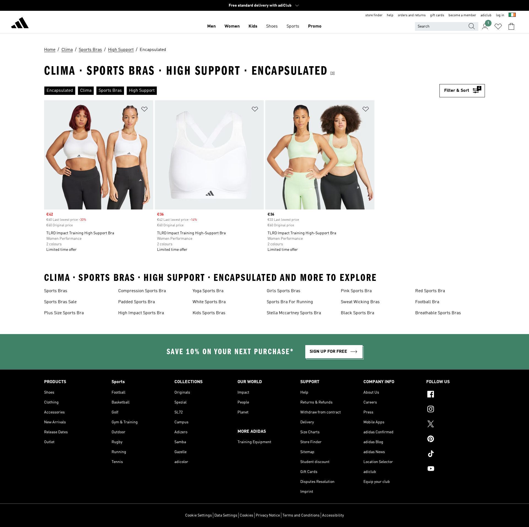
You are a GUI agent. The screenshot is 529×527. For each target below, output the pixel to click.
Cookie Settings (198, 515)
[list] (241, 90)
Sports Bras (55, 291)
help (390, 15)
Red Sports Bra (430, 291)
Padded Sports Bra (136, 302)
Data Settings (225, 515)
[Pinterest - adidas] (455, 439)
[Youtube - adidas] (455, 469)
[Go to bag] (511, 26)
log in (500, 15)
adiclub (486, 15)
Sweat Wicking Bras (360, 302)
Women (232, 26)
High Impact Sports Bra (141, 313)
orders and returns (412, 15)
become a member (462, 15)
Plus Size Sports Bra (64, 313)
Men (211, 26)
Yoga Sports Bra (208, 291)
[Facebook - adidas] (455, 395)
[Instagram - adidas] (455, 409)
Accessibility (333, 515)
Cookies (246, 515)
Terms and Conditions (301, 515)
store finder (373, 15)
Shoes (272, 26)
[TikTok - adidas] (455, 454)
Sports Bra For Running (290, 302)
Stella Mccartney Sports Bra (294, 313)
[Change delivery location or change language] (512, 15)
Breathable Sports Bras (438, 313)
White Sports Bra (209, 302)
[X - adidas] (455, 424)
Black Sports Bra (357, 313)
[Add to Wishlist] (144, 110)
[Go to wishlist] (498, 26)
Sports (293, 26)
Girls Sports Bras (283, 291)
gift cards (437, 15)
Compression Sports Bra (142, 291)
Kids (253, 26)
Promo (315, 26)
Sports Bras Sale (60, 302)
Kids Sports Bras (209, 313)
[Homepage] (20, 23)
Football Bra (427, 302)
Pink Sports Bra (356, 291)
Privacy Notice (268, 515)
